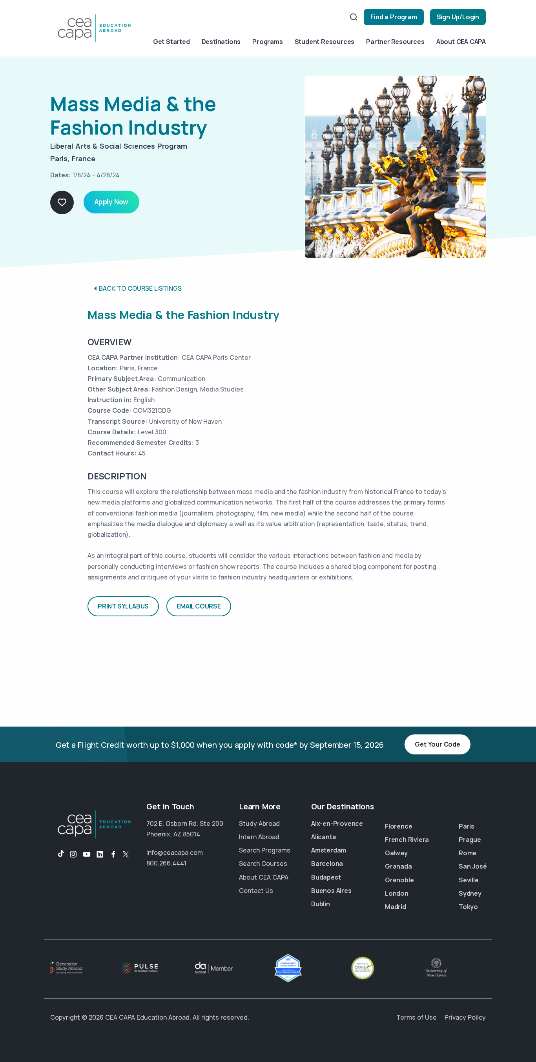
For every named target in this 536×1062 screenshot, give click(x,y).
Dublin (320, 904)
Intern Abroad (259, 836)
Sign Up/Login (458, 17)
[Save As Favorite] (62, 202)
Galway (396, 853)
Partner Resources (395, 41)
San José (473, 866)
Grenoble (399, 880)
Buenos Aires (331, 890)
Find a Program (393, 17)
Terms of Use (416, 1017)
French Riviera (407, 839)
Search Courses (263, 863)
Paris (466, 826)
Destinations (221, 41)
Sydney (470, 893)
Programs (267, 41)
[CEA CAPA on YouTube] (87, 854)
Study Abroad (259, 823)
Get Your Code (437, 744)
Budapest (326, 877)
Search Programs (264, 850)
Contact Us (256, 890)
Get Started (171, 41)
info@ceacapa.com (174, 852)
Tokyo (468, 906)
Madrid (395, 906)
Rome (467, 853)
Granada (398, 866)
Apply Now (111, 201)
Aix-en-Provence (337, 823)
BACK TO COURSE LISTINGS (140, 288)
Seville (469, 880)
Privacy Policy (465, 1017)
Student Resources (325, 41)
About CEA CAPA (461, 41)
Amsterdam (328, 850)
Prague (470, 839)
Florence (398, 826)
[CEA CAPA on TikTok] (57, 854)
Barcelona (327, 863)
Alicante (323, 836)
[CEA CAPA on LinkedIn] (100, 854)
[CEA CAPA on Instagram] (73, 854)
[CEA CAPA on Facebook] (113, 854)
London (396, 893)
